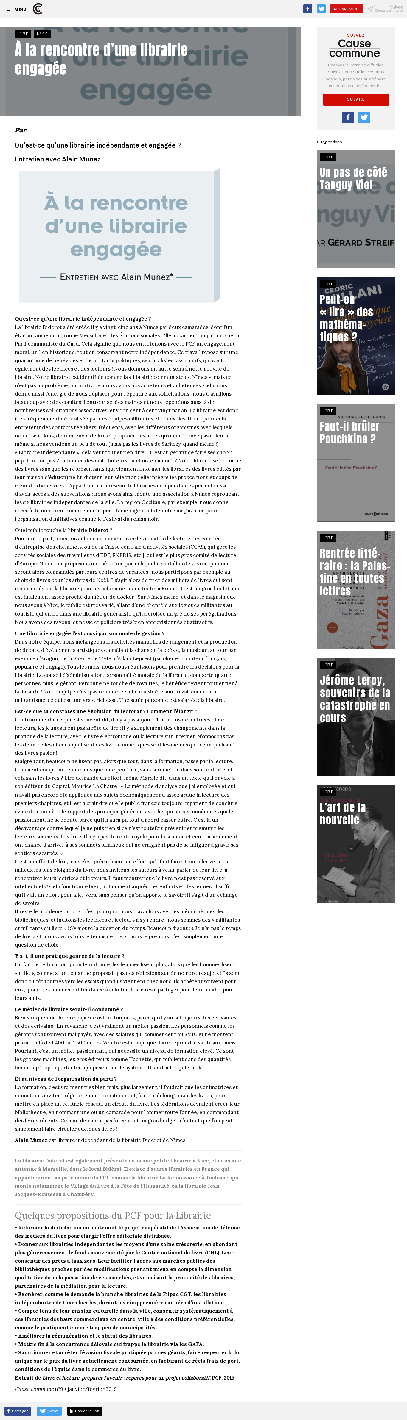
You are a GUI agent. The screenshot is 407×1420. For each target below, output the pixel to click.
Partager (20, 1411)
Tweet (53, 1411)
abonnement (346, 9)
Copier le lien (86, 1411)
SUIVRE (356, 99)
